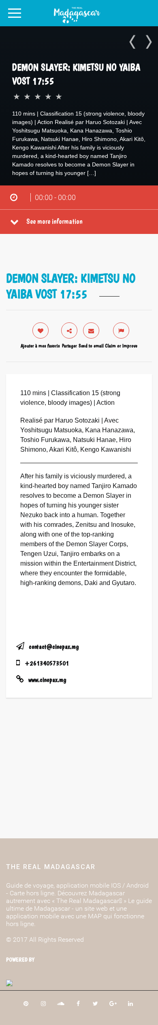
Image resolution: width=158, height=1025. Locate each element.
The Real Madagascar (51, 867)
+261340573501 (47, 663)
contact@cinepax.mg (54, 646)
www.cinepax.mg (47, 680)
